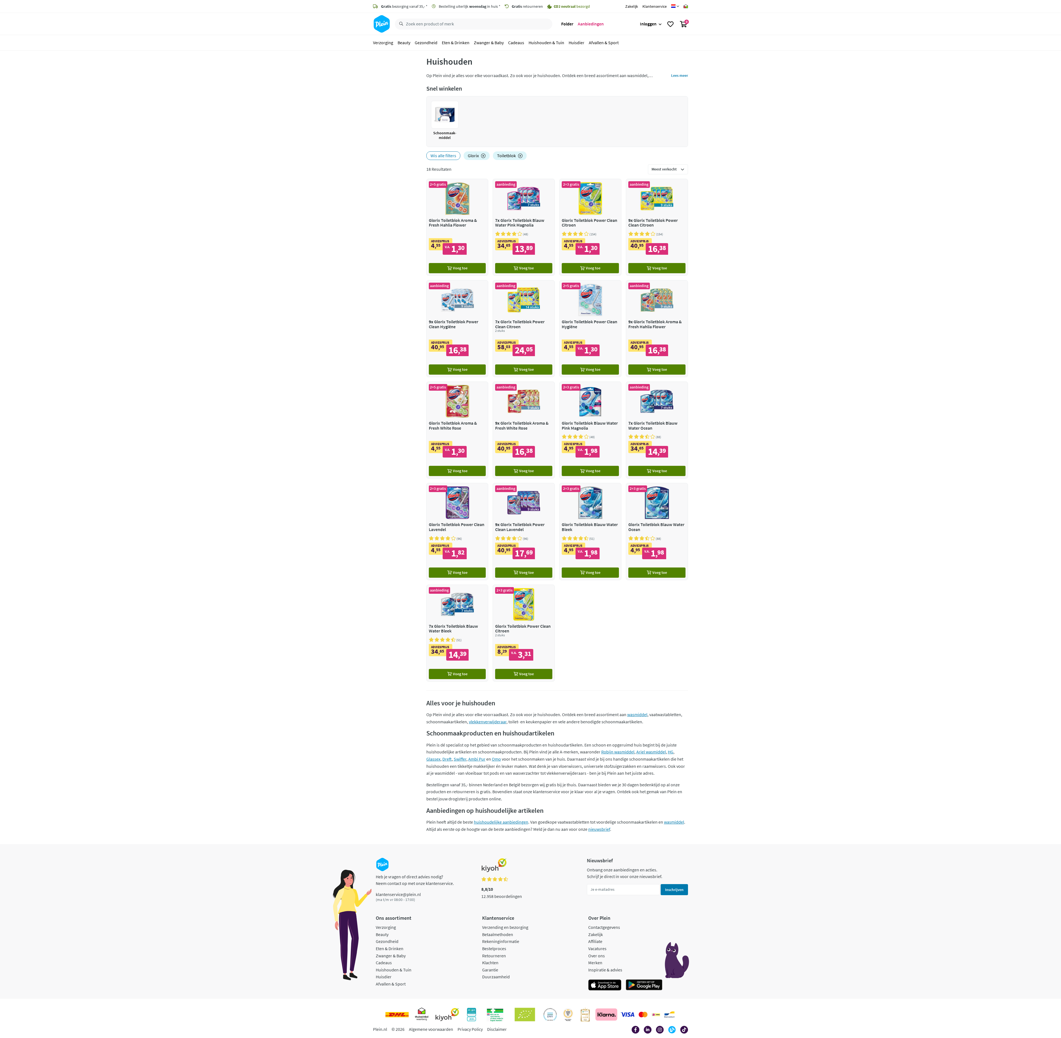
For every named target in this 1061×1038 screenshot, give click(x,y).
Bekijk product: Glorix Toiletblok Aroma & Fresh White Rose (457, 430)
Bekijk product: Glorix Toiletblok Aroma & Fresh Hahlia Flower (457, 227)
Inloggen (648, 24)
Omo (496, 759)
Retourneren (494, 955)
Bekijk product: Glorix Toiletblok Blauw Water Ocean (657, 531)
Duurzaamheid (496, 976)
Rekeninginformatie (500, 941)
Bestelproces (494, 948)
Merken (595, 962)
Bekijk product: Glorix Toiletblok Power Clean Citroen (590, 227)
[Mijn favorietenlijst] (670, 24)
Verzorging (383, 42)
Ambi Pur (476, 759)
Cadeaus (516, 42)
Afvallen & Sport (604, 42)
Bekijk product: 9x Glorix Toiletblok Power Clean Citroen (657, 227)
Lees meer (679, 75)
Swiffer (460, 759)
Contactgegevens (604, 927)
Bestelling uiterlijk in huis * (469, 6)
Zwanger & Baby (489, 42)
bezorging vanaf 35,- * (404, 6)
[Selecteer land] (675, 6)
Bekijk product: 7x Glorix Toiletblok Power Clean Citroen (524, 328)
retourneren (527, 6)
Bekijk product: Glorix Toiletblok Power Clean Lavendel (457, 531)
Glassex (433, 759)
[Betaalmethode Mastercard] (643, 1014)
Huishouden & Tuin (546, 42)
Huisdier (576, 42)
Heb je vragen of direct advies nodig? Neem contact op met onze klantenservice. (415, 880)
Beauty (404, 42)
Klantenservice (654, 6)
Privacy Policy (470, 1029)
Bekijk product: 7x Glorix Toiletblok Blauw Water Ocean (657, 430)
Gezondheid (426, 42)
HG (670, 752)
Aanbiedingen (591, 24)
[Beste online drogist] (568, 1014)
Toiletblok (506, 155)
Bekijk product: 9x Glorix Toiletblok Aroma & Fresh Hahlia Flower (657, 328)
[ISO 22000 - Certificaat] (550, 1014)
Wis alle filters (443, 155)
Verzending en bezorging (505, 927)
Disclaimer (497, 1029)
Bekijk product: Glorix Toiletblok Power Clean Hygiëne (590, 328)
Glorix (473, 155)
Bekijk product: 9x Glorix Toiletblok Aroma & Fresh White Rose (524, 430)
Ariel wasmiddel (651, 752)
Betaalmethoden (497, 934)
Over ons (596, 955)
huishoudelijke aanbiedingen (501, 822)
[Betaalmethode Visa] (627, 1014)
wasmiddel (637, 714)
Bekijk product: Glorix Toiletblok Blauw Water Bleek (590, 531)
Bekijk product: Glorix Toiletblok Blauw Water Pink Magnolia (590, 430)
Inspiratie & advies (605, 970)
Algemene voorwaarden (431, 1029)
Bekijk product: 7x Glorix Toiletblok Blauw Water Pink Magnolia (524, 227)
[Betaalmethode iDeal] (656, 1014)
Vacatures (597, 948)
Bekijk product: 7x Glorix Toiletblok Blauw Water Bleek (457, 633)
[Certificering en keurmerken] (524, 1014)
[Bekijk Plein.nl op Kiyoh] (447, 1014)
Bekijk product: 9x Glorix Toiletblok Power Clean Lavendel (524, 531)
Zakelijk (631, 6)
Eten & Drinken (455, 42)
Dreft (447, 759)
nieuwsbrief (599, 829)
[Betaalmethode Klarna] (606, 1014)
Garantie (490, 970)
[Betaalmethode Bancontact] (669, 1014)
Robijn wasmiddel (617, 752)
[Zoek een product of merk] (400, 24)
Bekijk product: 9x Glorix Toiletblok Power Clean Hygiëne (457, 328)
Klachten (490, 962)
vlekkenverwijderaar (487, 721)
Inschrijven (674, 889)
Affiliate (595, 941)
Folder (567, 24)
